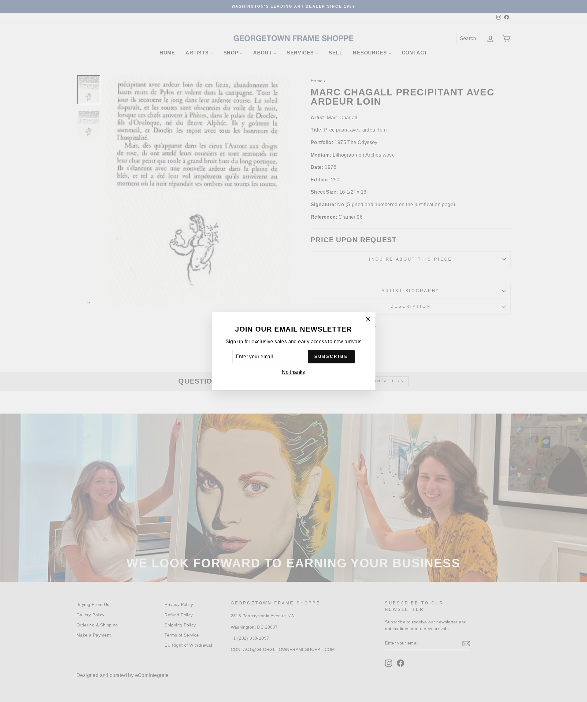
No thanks (293, 372)
